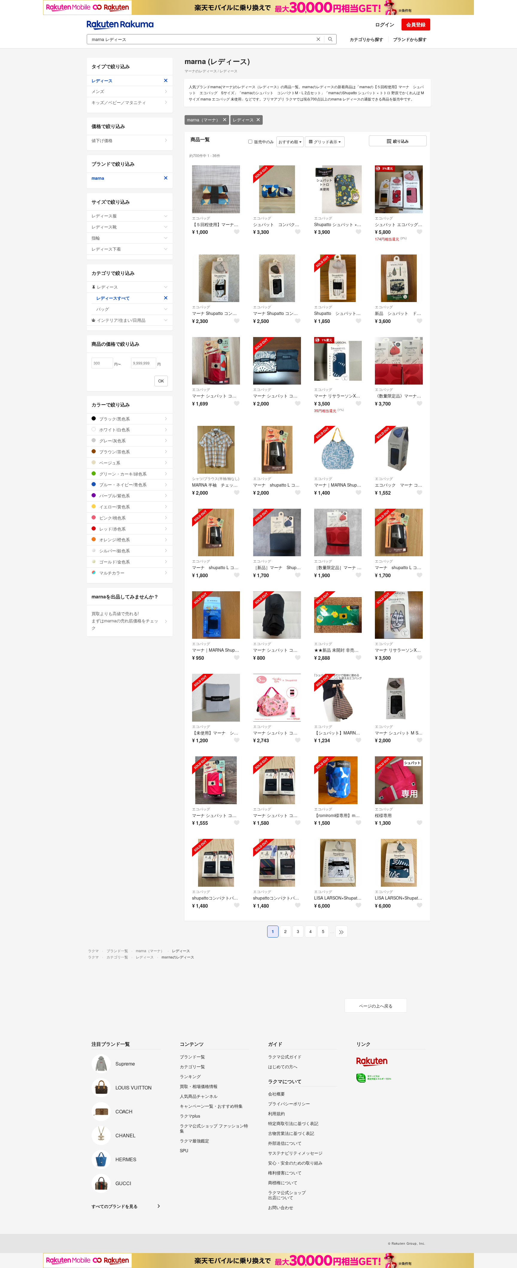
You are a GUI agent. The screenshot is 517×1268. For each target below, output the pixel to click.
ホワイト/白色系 (114, 429)
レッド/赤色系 (112, 529)
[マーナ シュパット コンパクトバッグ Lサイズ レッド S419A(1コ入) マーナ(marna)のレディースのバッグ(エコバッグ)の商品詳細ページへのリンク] (216, 361)
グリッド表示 (325, 141)
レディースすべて (113, 298)
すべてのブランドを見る (115, 1206)
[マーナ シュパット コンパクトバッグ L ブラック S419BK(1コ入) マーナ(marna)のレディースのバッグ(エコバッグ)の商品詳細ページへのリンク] (277, 615)
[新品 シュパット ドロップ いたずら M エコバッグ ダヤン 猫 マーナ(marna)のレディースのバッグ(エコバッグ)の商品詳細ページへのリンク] (399, 278)
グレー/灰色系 (112, 441)
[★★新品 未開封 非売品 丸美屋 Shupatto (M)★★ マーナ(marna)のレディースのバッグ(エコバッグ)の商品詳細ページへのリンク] (338, 615)
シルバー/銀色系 (114, 551)
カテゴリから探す (366, 39)
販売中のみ (264, 141)
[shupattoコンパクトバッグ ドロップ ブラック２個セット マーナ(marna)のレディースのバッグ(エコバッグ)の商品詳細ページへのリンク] (216, 863)
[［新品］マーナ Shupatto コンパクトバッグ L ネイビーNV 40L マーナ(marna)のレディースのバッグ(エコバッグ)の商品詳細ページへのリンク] (277, 533)
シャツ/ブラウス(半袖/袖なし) (215, 478)
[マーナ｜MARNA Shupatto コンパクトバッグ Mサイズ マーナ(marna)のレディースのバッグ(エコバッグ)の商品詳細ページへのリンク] (338, 450)
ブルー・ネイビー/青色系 (122, 484)
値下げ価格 (102, 140)
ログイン (384, 24)
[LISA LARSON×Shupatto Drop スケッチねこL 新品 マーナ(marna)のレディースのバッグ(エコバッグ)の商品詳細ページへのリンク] (338, 863)
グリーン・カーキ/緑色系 (122, 474)
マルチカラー (111, 573)
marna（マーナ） (203, 120)
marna (98, 178)
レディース (243, 120)
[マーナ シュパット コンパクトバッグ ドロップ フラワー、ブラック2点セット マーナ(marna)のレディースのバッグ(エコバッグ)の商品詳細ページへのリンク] (277, 361)
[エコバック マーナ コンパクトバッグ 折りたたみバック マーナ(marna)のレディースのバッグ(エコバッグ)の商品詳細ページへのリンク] (399, 450)
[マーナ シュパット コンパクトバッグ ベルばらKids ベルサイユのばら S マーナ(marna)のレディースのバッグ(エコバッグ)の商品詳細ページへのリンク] (277, 698)
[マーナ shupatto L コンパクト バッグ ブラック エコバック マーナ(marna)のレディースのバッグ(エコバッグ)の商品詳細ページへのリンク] (277, 450)
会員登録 (415, 24)
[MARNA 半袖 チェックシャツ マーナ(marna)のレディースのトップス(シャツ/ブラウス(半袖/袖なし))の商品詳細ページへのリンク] (216, 450)
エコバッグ (201, 217)
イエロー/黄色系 (114, 507)
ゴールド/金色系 (114, 562)
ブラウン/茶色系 (114, 452)
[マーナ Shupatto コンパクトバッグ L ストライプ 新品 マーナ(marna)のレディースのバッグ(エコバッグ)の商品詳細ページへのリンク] (216, 278)
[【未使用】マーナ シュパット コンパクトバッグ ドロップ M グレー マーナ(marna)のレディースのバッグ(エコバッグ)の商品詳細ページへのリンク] (216, 698)
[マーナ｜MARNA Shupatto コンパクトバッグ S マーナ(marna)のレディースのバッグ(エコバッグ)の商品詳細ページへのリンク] (216, 615)
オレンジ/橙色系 (114, 539)
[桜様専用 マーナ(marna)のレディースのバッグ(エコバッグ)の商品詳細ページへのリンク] (399, 780)
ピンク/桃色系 (112, 518)
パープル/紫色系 (114, 496)
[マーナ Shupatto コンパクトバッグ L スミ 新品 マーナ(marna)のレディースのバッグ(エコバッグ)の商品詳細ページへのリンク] (277, 278)
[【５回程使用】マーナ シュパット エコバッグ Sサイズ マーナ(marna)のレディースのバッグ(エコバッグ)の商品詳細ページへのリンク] (216, 189)
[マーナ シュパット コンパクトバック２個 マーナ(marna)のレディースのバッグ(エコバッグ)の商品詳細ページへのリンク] (277, 780)
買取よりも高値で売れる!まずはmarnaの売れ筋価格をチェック (125, 620)
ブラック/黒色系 (114, 419)
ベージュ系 (109, 463)
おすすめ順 (289, 141)
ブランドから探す (410, 39)
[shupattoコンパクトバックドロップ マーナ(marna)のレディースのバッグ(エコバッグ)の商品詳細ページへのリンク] (277, 863)
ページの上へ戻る (376, 1006)
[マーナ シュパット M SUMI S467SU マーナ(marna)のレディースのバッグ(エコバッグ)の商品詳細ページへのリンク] (399, 698)
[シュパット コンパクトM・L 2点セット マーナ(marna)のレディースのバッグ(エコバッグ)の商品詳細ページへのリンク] (277, 189)
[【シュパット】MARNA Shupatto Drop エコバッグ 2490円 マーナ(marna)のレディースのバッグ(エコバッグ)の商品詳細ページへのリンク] (338, 698)
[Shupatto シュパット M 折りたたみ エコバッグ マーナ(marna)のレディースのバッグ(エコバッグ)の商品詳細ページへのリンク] (338, 278)
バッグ (102, 309)
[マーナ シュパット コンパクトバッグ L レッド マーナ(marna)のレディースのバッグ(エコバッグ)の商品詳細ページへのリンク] (216, 780)
